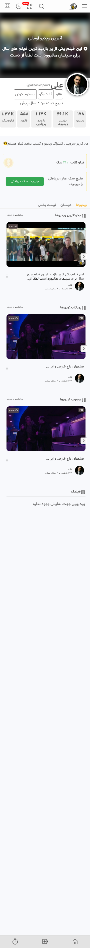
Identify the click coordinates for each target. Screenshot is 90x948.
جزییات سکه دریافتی (25, 181)
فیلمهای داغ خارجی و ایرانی (65, 366)
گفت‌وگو (45, 94)
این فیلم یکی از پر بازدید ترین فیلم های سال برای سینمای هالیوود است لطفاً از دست (55, 276)
